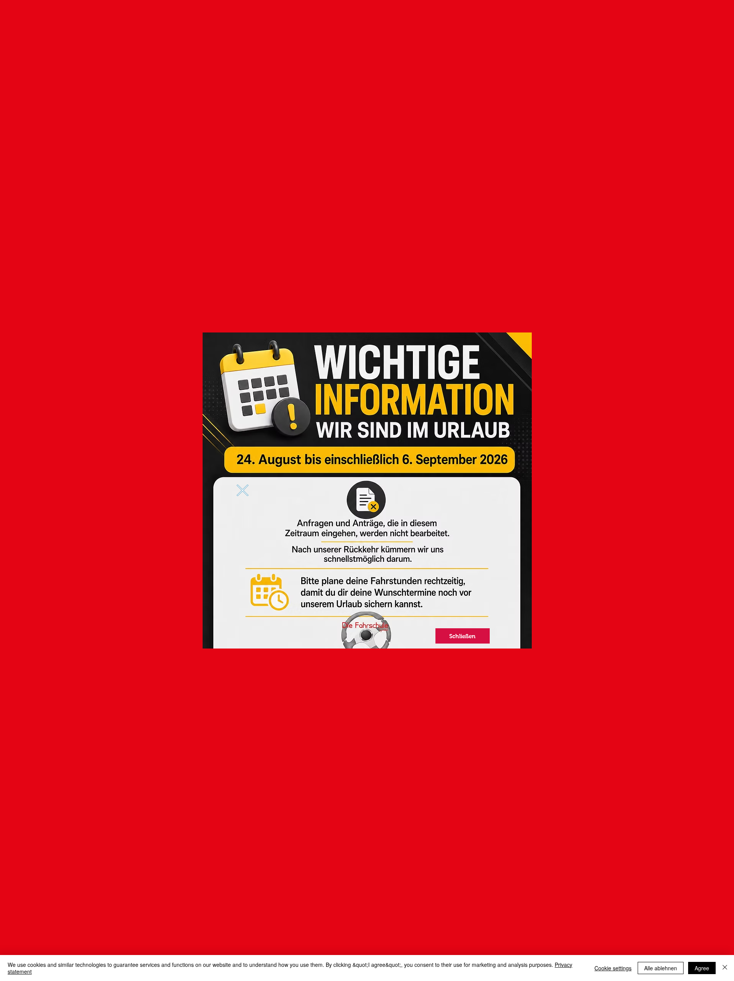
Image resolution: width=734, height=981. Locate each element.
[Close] (724, 968)
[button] (242, 490)
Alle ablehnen (660, 968)
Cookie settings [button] (613, 968)
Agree (702, 968)
